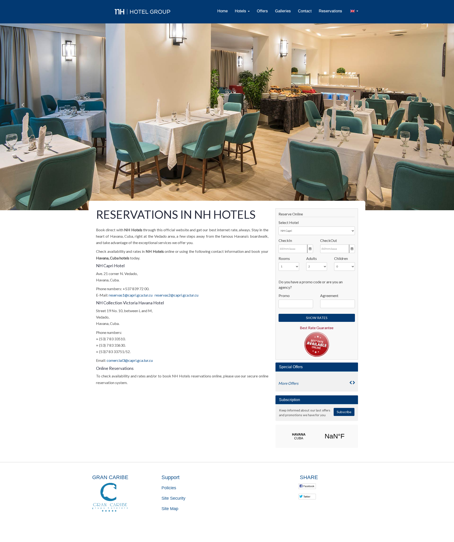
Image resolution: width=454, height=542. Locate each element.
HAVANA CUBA (316, 436)
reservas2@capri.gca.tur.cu (176, 295)
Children (341, 258)
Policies (169, 487)
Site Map (170, 508)
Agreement (329, 295)
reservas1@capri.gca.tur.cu (131, 295)
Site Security (173, 498)
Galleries (283, 11)
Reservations (330, 11)
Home (222, 11)
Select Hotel (289, 222)
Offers (262, 11)
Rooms (284, 258)
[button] (22, 105)
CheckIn (285, 240)
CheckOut (328, 240)
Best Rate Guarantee (316, 327)
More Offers (288, 383)
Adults (311, 258)
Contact (305, 11)
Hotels (241, 11)
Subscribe (344, 412)
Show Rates (316, 318)
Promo (284, 295)
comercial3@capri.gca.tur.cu (130, 360)
